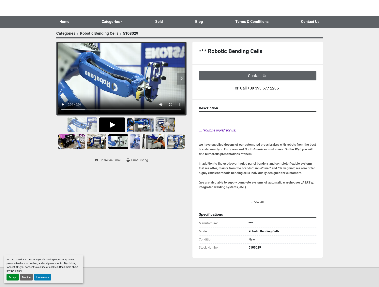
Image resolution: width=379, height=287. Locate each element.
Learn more (42, 277)
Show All (257, 202)
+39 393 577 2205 (263, 88)
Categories (111, 21)
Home (64, 21)
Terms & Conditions (252, 21)
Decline (26, 277)
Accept (13, 277)
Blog (199, 21)
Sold (159, 21)
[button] (112, 22)
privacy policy (14, 270)
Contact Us (310, 21)
